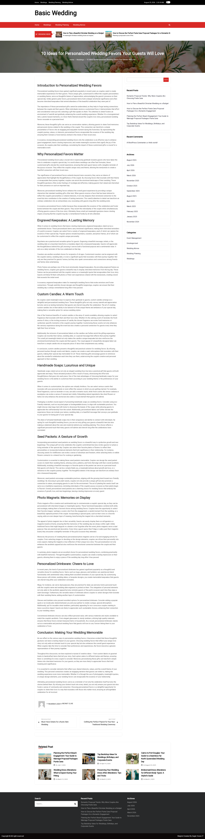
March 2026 (131, 175)
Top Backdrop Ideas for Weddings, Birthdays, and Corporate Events (108, 757)
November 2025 (133, 181)
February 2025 (132, 211)
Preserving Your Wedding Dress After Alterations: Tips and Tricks (109, 773)
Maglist (180, 836)
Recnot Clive (67, 704)
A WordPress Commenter (136, 143)
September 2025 (133, 191)
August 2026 (131, 160)
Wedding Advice (67, 2)
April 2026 (131, 170)
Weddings (43, 2)
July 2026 (130, 165)
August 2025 (131, 196)
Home (37, 2)
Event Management (134, 238)
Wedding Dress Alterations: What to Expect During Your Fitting (65, 773)
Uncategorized (132, 243)
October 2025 (132, 186)
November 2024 (133, 222)
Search (166, 79)
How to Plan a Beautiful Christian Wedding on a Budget (148, 103)
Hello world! (153, 143)
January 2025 (132, 217)
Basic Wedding (56, 13)
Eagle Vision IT (197, 836)
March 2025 (131, 206)
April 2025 (131, 201)
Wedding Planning (55, 2)
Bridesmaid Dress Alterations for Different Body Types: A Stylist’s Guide (153, 773)
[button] (169, 25)
